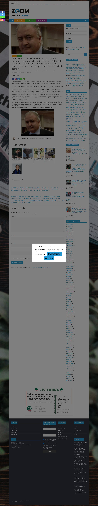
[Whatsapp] (2, 17)
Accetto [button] (49, 258)
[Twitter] (2, 14)
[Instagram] (2, 20)
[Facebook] (2, 12)
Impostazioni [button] (54, 254)
